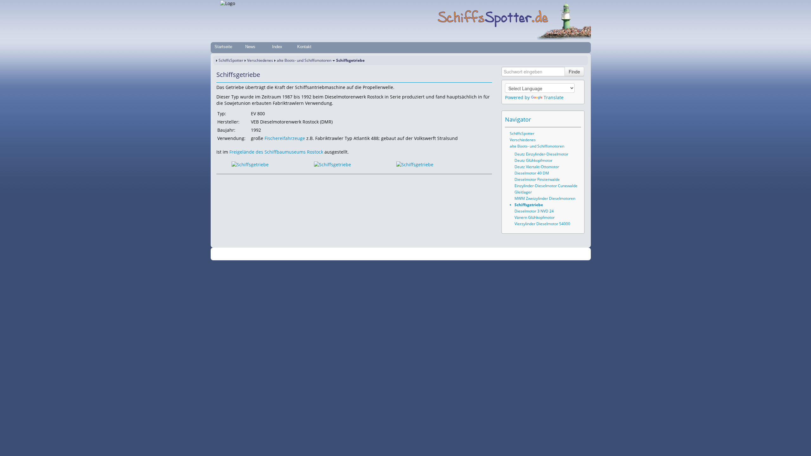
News (250, 46)
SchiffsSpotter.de (314, 254)
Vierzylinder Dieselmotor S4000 (542, 223)
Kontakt (304, 46)
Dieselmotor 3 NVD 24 (534, 211)
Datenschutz (368, 254)
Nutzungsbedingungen (403, 254)
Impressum (343, 254)
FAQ (431, 254)
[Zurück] (229, 180)
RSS (492, 254)
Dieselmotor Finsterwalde (537, 179)
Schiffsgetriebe (528, 204)
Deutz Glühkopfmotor (533, 160)
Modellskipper (451, 254)
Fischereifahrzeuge (285, 138)
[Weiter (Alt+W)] (576, 119)
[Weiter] (238, 180)
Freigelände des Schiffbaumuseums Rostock (276, 152)
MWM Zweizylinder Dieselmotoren (544, 198)
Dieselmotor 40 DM (531, 173)
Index (277, 46)
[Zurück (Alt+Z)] (567, 119)
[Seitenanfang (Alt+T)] (220, 180)
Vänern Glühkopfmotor (534, 217)
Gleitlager (523, 192)
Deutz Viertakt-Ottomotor (536, 166)
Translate (554, 97)
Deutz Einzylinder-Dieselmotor (541, 154)
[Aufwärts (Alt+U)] (558, 119)
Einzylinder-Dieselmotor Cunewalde (546, 185)
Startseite (223, 46)
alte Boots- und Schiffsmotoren (304, 60)
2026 (293, 254)
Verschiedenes (260, 60)
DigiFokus (476, 254)
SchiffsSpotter (231, 60)
